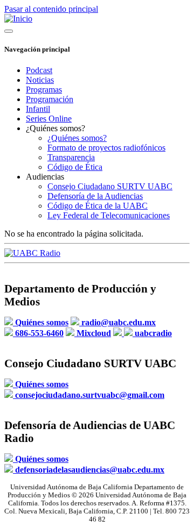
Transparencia (71, 157)
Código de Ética (74, 167)
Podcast (39, 70)
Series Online (49, 118)
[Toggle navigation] (8, 31)
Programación (49, 99)
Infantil (38, 108)
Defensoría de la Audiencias (95, 196)
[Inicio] (18, 18)
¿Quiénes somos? (77, 137)
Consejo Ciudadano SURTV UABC (109, 186)
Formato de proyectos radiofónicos (106, 147)
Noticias (40, 79)
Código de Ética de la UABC (97, 205)
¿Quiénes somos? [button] (55, 128)
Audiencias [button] (45, 176)
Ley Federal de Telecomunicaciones (108, 215)
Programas (44, 89)
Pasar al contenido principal (51, 8)
